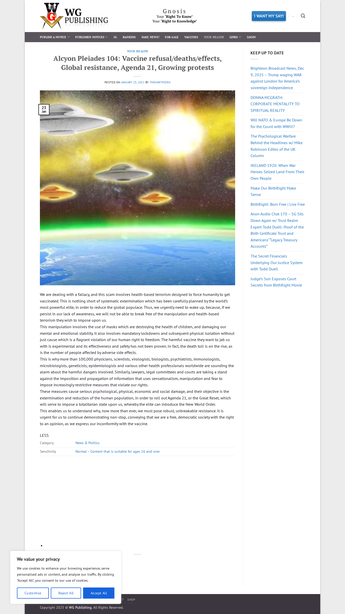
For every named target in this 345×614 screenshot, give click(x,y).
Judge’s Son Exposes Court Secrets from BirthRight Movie (276, 282)
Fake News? (150, 37)
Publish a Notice (53, 37)
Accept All (99, 593)
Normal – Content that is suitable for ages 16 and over (118, 451)
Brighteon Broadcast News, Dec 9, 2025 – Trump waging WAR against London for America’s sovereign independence (277, 78)
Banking (129, 37)
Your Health (214, 37)
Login (251, 37)
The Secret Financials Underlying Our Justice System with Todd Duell (277, 262)
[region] (65, 577)
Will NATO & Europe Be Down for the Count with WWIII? (276, 123)
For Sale (172, 37)
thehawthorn (160, 82)
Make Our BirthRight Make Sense (273, 191)
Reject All (65, 593)
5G (115, 37)
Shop (131, 599)
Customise (32, 593)
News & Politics (88, 442)
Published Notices (89, 37)
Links (234, 37)
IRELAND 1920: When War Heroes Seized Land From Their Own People (277, 172)
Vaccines (191, 37)
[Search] (303, 16)
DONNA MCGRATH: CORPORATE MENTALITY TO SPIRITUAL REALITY (275, 104)
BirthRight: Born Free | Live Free (278, 204)
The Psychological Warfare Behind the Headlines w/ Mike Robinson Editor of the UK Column (277, 146)
